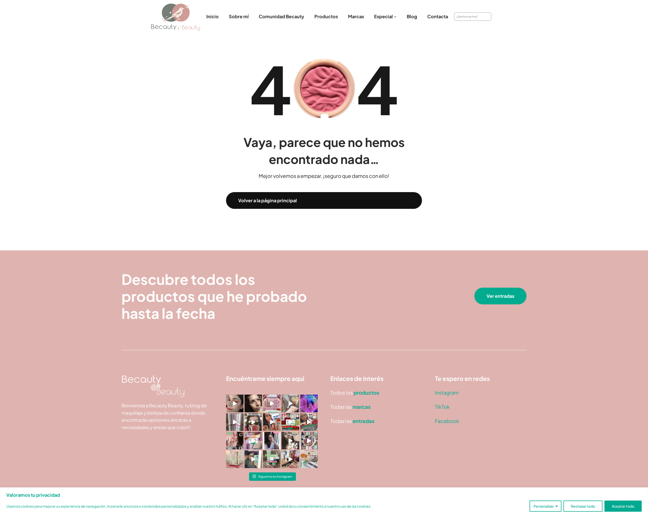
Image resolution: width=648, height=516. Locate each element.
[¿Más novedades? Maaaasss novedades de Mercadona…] (290, 403)
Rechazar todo (583, 506)
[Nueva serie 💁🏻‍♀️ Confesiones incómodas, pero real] (271, 440)
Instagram (447, 392)
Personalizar (544, 506)
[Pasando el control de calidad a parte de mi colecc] (253, 459)
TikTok (442, 406)
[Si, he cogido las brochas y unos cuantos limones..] (253, 403)
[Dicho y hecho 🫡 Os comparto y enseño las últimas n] (253, 440)
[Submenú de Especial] (395, 16)
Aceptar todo (623, 506)
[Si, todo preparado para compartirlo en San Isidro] (235, 440)
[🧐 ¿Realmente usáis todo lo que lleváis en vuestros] (290, 459)
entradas (363, 421)
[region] (324, 501)
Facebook (447, 421)
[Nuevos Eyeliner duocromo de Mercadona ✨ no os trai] (235, 403)
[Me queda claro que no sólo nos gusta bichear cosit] (271, 422)
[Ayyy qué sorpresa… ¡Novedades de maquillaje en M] (271, 403)
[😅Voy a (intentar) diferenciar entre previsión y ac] (271, 459)
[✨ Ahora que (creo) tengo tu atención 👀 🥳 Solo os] (309, 403)
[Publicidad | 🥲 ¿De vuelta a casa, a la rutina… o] (309, 459)
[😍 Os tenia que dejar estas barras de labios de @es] (235, 422)
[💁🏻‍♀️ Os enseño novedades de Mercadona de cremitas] (290, 422)
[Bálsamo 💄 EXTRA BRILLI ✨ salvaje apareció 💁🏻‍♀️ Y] (309, 440)
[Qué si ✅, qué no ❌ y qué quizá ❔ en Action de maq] (309, 422)
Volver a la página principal (267, 200)
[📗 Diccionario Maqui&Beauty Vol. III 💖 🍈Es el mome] (235, 459)
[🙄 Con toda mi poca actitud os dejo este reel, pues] (253, 422)
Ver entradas (500, 296)
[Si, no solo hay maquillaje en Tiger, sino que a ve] (290, 440)
